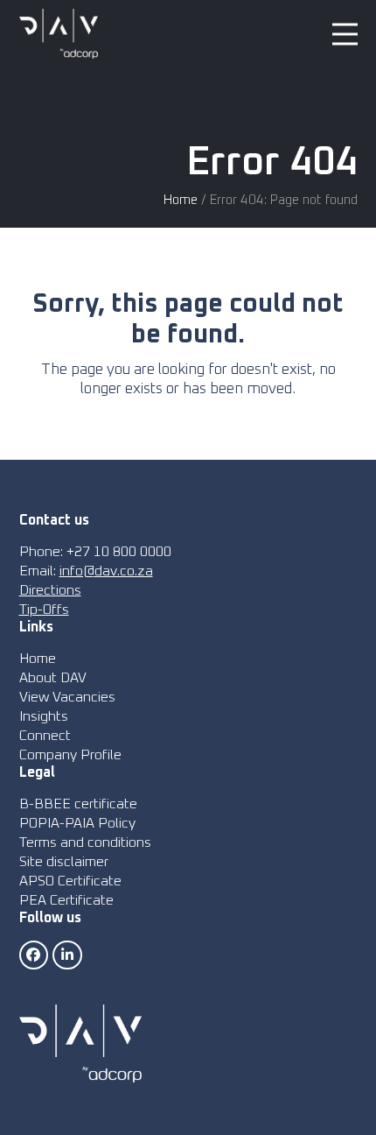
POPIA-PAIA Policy (77, 823)
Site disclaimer (63, 862)
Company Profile (70, 755)
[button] (345, 34)
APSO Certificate (70, 881)
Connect (45, 736)
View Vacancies (67, 697)
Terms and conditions (85, 842)
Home (181, 200)
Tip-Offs (44, 610)
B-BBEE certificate (78, 804)
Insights (43, 716)
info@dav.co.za (106, 571)
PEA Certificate (66, 900)
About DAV (53, 678)
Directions (50, 590)
